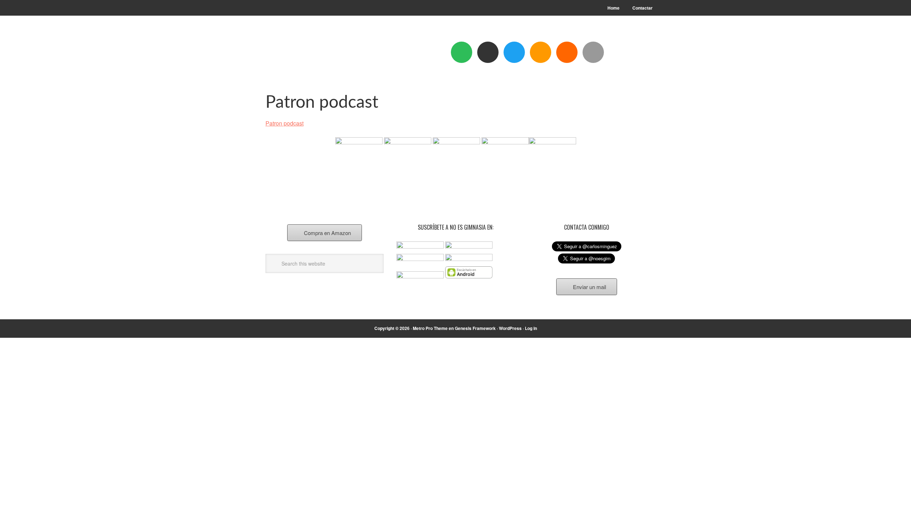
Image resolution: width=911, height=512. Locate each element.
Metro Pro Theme (430, 328)
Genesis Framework (475, 328)
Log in (531, 328)
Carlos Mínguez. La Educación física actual (313, 54)
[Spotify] (461, 52)
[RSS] (567, 52)
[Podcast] (488, 52)
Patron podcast (284, 123)
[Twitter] (514, 52)
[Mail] (593, 52)
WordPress (510, 328)
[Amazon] (540, 52)
